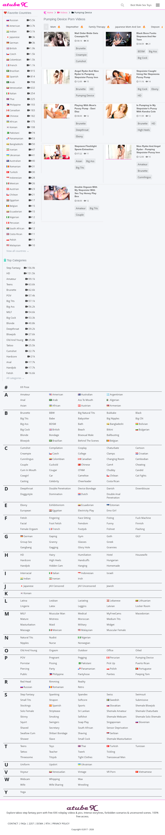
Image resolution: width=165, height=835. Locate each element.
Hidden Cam (56, 565)
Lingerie (24, 606)
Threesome (26, 757)
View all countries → (17, 250)
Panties (111, 674)
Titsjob (53, 757)
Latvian (111, 606)
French (56, 529)
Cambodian (142, 459)
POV (22, 657)
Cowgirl (24, 475)
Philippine (57, 674)
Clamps (111, 453)
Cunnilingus (144, 177)
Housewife (141, 554)
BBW (52, 412)
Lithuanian (144, 600)
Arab (55, 399)
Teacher (53, 751)
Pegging (82, 657)
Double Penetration (60, 488)
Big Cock (142, 57)
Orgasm (53, 650)
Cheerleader (84, 481)
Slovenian (144, 722)
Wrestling (83, 784)
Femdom (83, 523)
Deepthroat (82, 129)
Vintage (82, 771)
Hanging (82, 565)
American (57, 394)
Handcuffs (83, 560)
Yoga (23, 791)
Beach (81, 429)
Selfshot (82, 716)
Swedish (114, 699)
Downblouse (143, 488)
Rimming (54, 681)
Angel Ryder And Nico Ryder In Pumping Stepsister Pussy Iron (87, 74)
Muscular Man (57, 613)
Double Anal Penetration (113, 495)
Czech (55, 453)
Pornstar (25, 663)
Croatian (143, 453)
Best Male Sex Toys (141, 5)
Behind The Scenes (88, 440)
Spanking (54, 694)
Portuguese (144, 668)
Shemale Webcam (116, 716)
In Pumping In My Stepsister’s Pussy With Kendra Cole (146, 108)
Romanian (58, 687)
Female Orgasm (29, 529)
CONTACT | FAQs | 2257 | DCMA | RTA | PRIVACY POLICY (38, 823)
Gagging (53, 547)
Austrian (86, 405)
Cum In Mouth (28, 470)
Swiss (110, 694)
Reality (81, 681)
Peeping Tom (143, 674)
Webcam (25, 779)
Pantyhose (84, 674)
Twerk (81, 751)
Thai (83, 746)
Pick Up (111, 663)
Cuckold (53, 464)
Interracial (25, 573)
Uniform (25, 764)
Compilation (56, 447)
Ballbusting (113, 435)
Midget (110, 624)
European (25, 510)
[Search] (122, 5)
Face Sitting (84, 517)
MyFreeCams (114, 613)
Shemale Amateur (116, 711)
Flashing (140, 529)
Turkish (113, 746)
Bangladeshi (116, 423)
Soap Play (83, 722)
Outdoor (82, 650)
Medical (82, 613)
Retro (81, 687)
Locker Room (143, 606)
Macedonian (142, 613)
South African (85, 727)
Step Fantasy (27, 694)
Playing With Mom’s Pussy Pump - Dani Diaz (85, 108)
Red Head (25, 681)
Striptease (54, 711)
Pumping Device (85, 95)
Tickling (111, 751)
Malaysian (86, 630)
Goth (109, 536)
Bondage (54, 435)
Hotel (110, 554)
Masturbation (27, 624)
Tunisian (140, 746)
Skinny (24, 716)
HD (91, 89)
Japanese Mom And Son (130, 26)
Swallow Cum (27, 733)
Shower (24, 738)
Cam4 (110, 464)
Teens (23, 746)
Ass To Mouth (85, 399)
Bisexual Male (85, 435)
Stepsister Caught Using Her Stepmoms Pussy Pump (148, 74)
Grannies (112, 547)
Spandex (82, 694)
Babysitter (83, 418)
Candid (139, 470)
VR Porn (111, 771)
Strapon (53, 699)
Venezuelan (58, 771)
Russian (27, 687)
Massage (25, 630)
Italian (55, 573)
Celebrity (54, 481)
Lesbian (53, 600)
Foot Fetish (55, 523)
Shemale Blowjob (145, 705)
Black (138, 412)
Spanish (56, 705)
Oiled (138, 650)
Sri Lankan (84, 711)
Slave (52, 738)
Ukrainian (86, 764)
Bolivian (143, 423)
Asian (79, 161)
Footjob (82, 529)
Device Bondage (87, 488)
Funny (110, 523)
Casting (24, 481)
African (56, 405)
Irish (80, 578)
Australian (86, 394)
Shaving (82, 733)
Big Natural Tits (86, 412)
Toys (51, 746)
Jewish (110, 586)
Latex (52, 606)
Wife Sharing (56, 784)
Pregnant (54, 657)
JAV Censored (56, 586)
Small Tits (25, 699)
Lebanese (114, 600)
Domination (55, 494)
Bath (80, 423)
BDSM (141, 51)
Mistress (53, 618)
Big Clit (139, 418)
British (56, 429)
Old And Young (28, 650)
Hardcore (25, 560)
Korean (27, 593)
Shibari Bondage (58, 733)
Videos (64, 12)
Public (23, 674)
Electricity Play (86, 510)
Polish (113, 668)
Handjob (25, 565)
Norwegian (84, 642)
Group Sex (26, 541)
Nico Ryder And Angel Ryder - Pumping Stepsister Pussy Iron (148, 149)
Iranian (56, 578)
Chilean (113, 475)
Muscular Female (116, 630)
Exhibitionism (56, 505)
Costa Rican (113, 481)
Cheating (140, 464)
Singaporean (114, 722)
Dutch (84, 494)
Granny (53, 541)
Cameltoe (83, 475)
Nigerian (86, 637)
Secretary (54, 727)
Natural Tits (26, 637)
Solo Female (27, 711)
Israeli (110, 573)
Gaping (53, 536)
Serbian (113, 733)
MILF (23, 613)
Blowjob (24, 440)
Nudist (52, 637)
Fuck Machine (143, 517)
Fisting (110, 517)
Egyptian (57, 510)
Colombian (58, 459)
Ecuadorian (87, 505)
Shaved (24, 727)
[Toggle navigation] (158, 5)
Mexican (57, 630)
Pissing (53, 663)
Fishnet (111, 529)
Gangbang (26, 547)
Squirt (23, 722)
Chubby (111, 470)
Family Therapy (99, 26)
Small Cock (84, 738)
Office (110, 650)
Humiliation (84, 554)
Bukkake (111, 412)
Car (51, 475)
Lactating (83, 600)
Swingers (54, 722)
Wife (22, 784)
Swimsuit (141, 694)
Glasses (82, 541)
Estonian (114, 505)
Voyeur (24, 771)
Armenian (115, 405)
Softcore (82, 699)
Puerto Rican (143, 663)
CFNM (81, 470)
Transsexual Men (116, 757)
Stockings (25, 705)
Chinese (85, 464)
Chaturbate (113, 447)
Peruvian (114, 657)
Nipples (24, 642)
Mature (24, 618)
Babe (52, 418)
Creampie (81, 54)
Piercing (24, 668)
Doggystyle (26, 494)
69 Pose (24, 387)
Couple (80, 214)
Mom (55, 26)
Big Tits (80, 167)
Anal (22, 399)
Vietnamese (145, 771)
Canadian (86, 459)
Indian (26, 578)
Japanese (28, 586)
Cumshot (81, 61)
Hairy (52, 554)
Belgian (113, 440)
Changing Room (115, 459)
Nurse (52, 642)
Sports (81, 705)
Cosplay (82, 447)
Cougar (53, 470)
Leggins (82, 606)
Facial (23, 523)
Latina (23, 600)
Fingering (54, 517)
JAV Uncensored (87, 586)
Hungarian (112, 560)
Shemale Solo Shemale (148, 716)
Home (49, 12)
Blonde (24, 435)
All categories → (15, 378)
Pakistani (86, 663)
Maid (52, 624)
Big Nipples (113, 418)
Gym (80, 536)
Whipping (54, 779)
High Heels (144, 129)
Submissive (142, 699)
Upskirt (53, 764)
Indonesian (87, 573)
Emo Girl (111, 510)
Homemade (113, 565)
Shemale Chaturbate (147, 711)
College (82, 453)
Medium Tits (114, 618)
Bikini (110, 429)
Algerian (114, 399)
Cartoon (140, 447)
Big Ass (153, 51)
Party (52, 668)
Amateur (142, 164)
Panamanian (88, 668)
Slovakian (115, 705)
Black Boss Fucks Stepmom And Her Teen (146, 36)
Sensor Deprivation (117, 727)
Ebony (154, 89)
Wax (80, 779)
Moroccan (83, 618)
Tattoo (23, 751)
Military (82, 624)
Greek (110, 541)
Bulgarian (143, 429)
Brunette (81, 48)
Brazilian (57, 440)
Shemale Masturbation (119, 738)
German (28, 536)
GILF (138, 536)
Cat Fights (141, 475)
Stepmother (74, 26)
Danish (110, 488)
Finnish (140, 523)
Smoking (54, 716)
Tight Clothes (85, 757)
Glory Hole (84, 547)
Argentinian (116, 394)
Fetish (23, 517)
